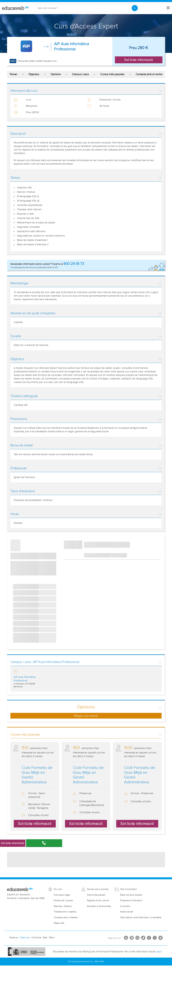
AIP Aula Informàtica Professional (71, 47)
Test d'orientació (128, 889)
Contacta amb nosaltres (66, 917)
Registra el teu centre (98, 900)
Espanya (13, 937)
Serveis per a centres (98, 889)
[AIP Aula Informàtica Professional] (26, 46)
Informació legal (62, 895)
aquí (159, 951)
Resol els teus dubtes (131, 895)
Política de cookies (63, 900)
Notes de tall (126, 911)
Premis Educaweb (96, 895)
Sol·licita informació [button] (138, 60)
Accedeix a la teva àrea (99, 906)
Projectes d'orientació (131, 900)
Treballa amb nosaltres (65, 911)
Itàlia (45, 937)
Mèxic (52, 937)
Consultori (125, 906)
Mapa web (59, 923)
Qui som (58, 889)
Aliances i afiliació (63, 906)
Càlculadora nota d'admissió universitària (140, 917)
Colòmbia (36, 937)
